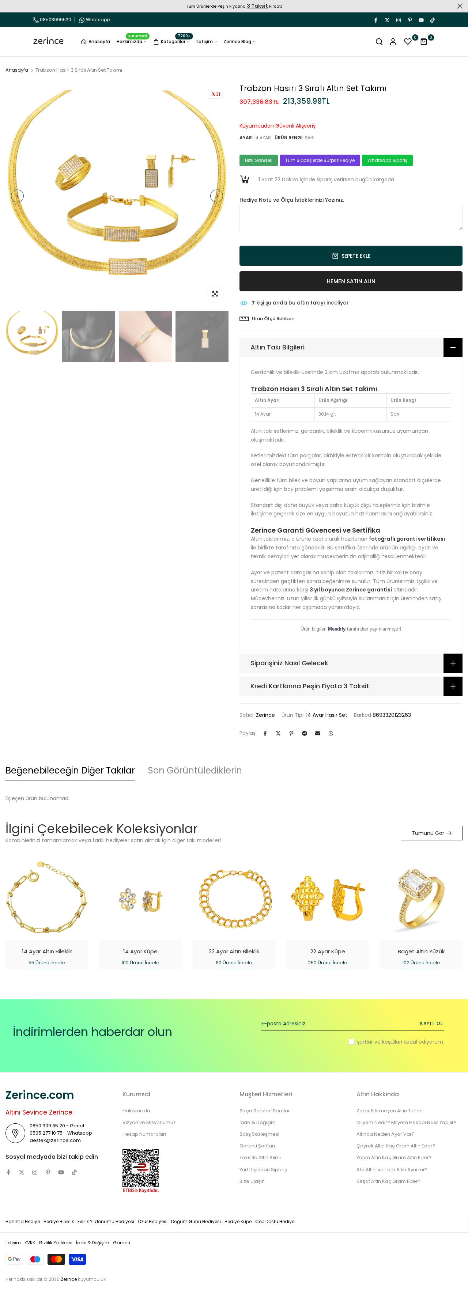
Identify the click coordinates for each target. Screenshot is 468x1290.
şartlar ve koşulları (379, 1041)
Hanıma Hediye (22, 1221)
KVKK (29, 1243)
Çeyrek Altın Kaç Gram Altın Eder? (395, 1145)
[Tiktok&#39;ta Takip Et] (432, 19)
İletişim (204, 41)
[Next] (216, 196)
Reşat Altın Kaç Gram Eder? (388, 1181)
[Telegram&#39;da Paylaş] (304, 733)
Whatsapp (98, 19)
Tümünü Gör (428, 833)
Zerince (265, 715)
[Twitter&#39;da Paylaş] (278, 733)
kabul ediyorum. (400, 1041)
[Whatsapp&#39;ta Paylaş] (331, 733)
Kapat (8, 6)
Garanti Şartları (257, 1145)
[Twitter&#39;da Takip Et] (387, 19)
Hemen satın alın (351, 281)
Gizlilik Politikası (55, 1243)
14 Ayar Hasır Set (326, 715)
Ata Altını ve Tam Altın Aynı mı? (391, 1169)
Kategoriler (175, 41)
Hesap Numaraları (144, 1134)
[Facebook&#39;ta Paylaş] (265, 733)
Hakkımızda (132, 41)
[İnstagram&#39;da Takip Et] (398, 19)
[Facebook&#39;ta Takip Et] (375, 19)
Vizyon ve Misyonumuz (149, 1122)
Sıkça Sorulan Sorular (264, 1110)
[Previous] (17, 196)
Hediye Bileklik (59, 1221)
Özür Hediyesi (152, 1221)
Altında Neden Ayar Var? (385, 1134)
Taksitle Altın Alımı (260, 1157)
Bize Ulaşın (252, 1181)
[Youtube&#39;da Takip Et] (421, 19)
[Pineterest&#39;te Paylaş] (291, 733)
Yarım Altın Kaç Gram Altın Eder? (394, 1157)
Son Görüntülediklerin (195, 770)
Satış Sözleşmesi (259, 1134)
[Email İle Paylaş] (318, 733)
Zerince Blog (237, 41)
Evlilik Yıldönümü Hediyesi (106, 1221)
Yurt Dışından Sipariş (263, 1169)
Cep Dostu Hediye (274, 1221)
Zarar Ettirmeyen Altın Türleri (389, 1110)
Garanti (121, 1243)
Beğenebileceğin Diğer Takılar (70, 770)
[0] (408, 42)
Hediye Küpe (238, 1221)
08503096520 (55, 19)
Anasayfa (99, 41)
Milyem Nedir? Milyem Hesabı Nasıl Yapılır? (406, 1122)
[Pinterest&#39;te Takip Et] (409, 19)
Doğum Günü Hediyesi (196, 1221)
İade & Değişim (257, 1122)
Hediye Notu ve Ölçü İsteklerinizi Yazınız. (291, 200)
